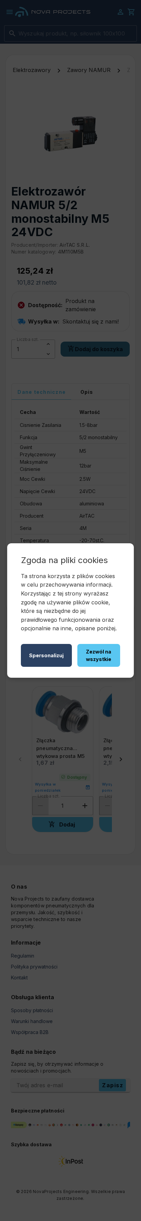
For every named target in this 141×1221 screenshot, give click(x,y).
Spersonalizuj (46, 655)
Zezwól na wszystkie (98, 655)
